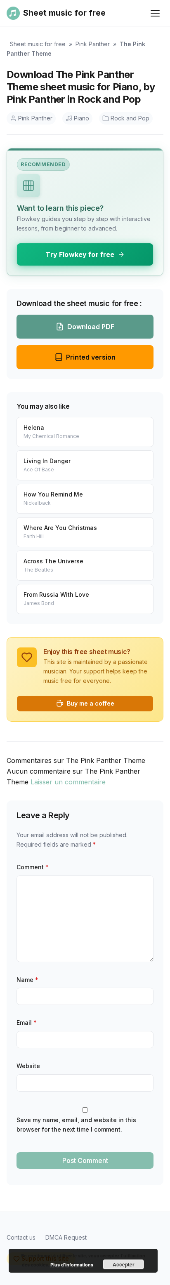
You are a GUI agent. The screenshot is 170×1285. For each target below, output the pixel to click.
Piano (81, 118)
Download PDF (90, 326)
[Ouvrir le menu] (155, 13)
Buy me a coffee (90, 703)
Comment (33, 867)
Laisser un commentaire (68, 782)
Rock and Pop (130, 118)
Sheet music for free (38, 43)
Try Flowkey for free (79, 254)
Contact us (21, 1237)
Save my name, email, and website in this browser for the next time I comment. (76, 1124)
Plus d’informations (71, 1264)
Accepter (124, 1264)
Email (27, 1022)
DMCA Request (66, 1237)
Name (27, 979)
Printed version (91, 357)
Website (28, 1065)
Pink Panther (93, 43)
